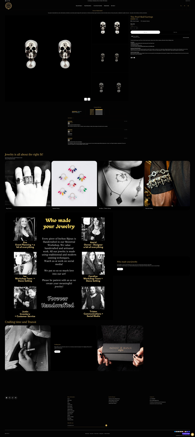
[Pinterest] (9, 0)
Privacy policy (92, 433)
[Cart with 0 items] (188, 6)
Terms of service (96, 433)
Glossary (68, 403)
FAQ (68, 401)
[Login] (185, 6)
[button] (188, 6)
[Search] (181, 6)
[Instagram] (6, 0)
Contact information (107, 433)
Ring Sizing (8, 208)
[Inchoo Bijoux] (8, 5)
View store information (186, 37)
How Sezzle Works (70, 412)
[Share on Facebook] (131, 57)
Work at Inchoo (69, 413)
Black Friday (69, 418)
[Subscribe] (106, 425)
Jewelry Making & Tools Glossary (114, 400)
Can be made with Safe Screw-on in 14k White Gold (146, 46)
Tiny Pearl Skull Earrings (142, 17)
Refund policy (87, 433)
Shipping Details (70, 409)
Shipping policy (101, 433)
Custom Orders (69, 404)
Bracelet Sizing (149, 208)
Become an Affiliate (70, 416)
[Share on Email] (134, 57)
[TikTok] (8, 0)
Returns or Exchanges (70, 410)
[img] (70, 121)
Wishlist (68, 415)
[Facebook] (5, 0)
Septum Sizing (56, 208)
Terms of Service (70, 407)
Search (68, 398)
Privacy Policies (69, 406)
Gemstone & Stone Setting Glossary (114, 398)
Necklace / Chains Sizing (105, 208)
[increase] (136, 28)
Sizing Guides (69, 400)
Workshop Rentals (70, 419)
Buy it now (175, 32)
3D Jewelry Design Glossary (113, 401)
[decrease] (132, 28)
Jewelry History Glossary (112, 403)
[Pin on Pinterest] (133, 57)
